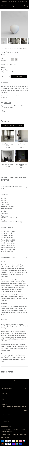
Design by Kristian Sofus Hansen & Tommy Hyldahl (11, 187)
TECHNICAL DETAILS (7, 102)
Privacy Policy (9, 434)
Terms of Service (23, 434)
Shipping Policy (16, 434)
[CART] (26, 6)
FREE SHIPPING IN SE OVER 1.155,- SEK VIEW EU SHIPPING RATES (14, 2)
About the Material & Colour (8, 257)
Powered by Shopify (5, 437)
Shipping (3, 72)
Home (2, 48)
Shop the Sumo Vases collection (13, 126)
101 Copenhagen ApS (7, 388)
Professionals (5, 394)
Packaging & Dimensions (7, 227)
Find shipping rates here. (8, 107)
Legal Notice (3, 434)
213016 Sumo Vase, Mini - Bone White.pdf (10, 218)
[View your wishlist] (23, 6)
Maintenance (4, 320)
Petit (15, 64)
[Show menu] (2, 6)
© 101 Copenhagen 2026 (6, 426)
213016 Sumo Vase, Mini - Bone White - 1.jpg (11, 222)
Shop (3, 399)
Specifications (4, 194)
